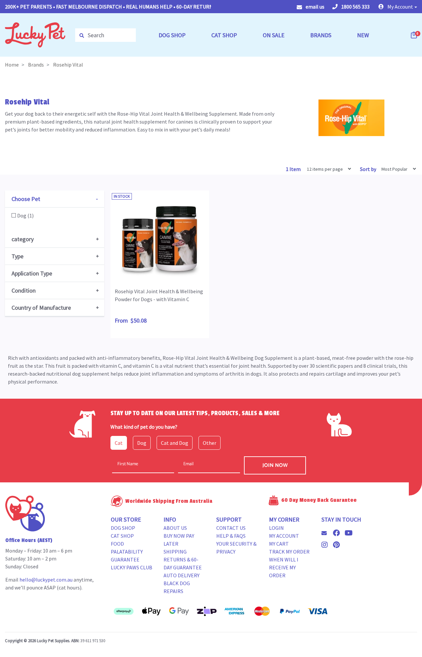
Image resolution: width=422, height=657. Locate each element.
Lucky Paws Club (131, 567)
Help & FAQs (231, 535)
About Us (175, 528)
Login (276, 528)
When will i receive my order (283, 567)
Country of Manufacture (41, 307)
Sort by (368, 169)
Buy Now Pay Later (179, 539)
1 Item (294, 169)
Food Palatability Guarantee (127, 551)
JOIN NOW (275, 465)
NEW (363, 35)
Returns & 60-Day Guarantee (183, 563)
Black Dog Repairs (177, 587)
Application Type (32, 273)
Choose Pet (26, 199)
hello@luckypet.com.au (46, 579)
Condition (24, 290)
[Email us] (326, 533)
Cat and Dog (174, 443)
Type (17, 256)
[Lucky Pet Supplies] (35, 34)
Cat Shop (122, 535)
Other (209, 443)
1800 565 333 (355, 6)
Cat (119, 443)
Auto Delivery (181, 575)
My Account (284, 535)
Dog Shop (123, 528)
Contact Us (231, 528)
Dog (141, 443)
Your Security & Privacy (236, 547)
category (23, 239)
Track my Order (289, 551)
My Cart (279, 543)
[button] (397, 6)
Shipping (175, 551)
